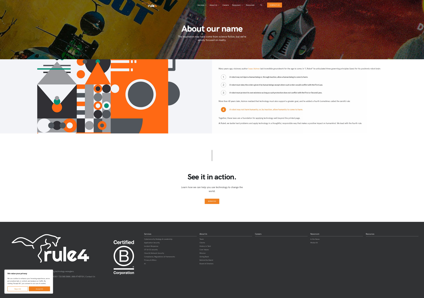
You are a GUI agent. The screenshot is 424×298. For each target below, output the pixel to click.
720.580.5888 (64, 276)
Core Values (204, 249)
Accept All (39, 289)
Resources (250, 5)
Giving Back (204, 256)
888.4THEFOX (78, 276)
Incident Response (151, 246)
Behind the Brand (206, 260)
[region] (28, 282)
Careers (225, 5)
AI (145, 263)
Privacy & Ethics (150, 260)
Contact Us (90, 276)
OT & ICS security (151, 249)
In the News (315, 239)
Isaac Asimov (254, 68)
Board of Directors (206, 263)
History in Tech (205, 246)
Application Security (152, 242)
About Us (213, 5)
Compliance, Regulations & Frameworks (159, 256)
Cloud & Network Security (154, 253)
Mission (203, 253)
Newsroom (236, 5)
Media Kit (314, 242)
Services (201, 5)
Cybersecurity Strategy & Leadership (158, 239)
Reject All (17, 289)
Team (202, 239)
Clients (202, 242)
